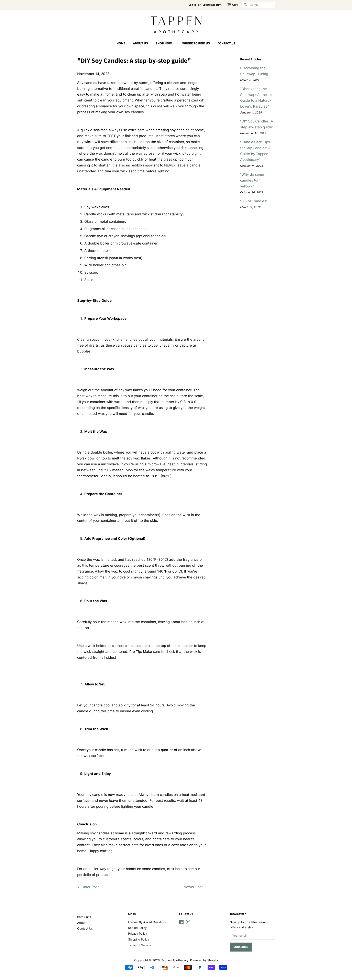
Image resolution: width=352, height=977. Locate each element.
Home (121, 43)
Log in (192, 5)
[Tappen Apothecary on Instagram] (188, 923)
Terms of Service (139, 945)
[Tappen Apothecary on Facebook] (181, 923)
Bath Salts (84, 917)
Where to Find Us (196, 43)
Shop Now (164, 43)
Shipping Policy (138, 939)
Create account (211, 5)
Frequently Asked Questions (147, 922)
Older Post (90, 887)
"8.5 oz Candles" (253, 201)
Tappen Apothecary (174, 960)
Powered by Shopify (204, 960)
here (179, 869)
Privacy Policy (137, 933)
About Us (140, 43)
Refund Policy (137, 928)
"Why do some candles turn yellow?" (252, 180)
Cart (235, 5)
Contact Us (226, 43)
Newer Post (193, 887)
